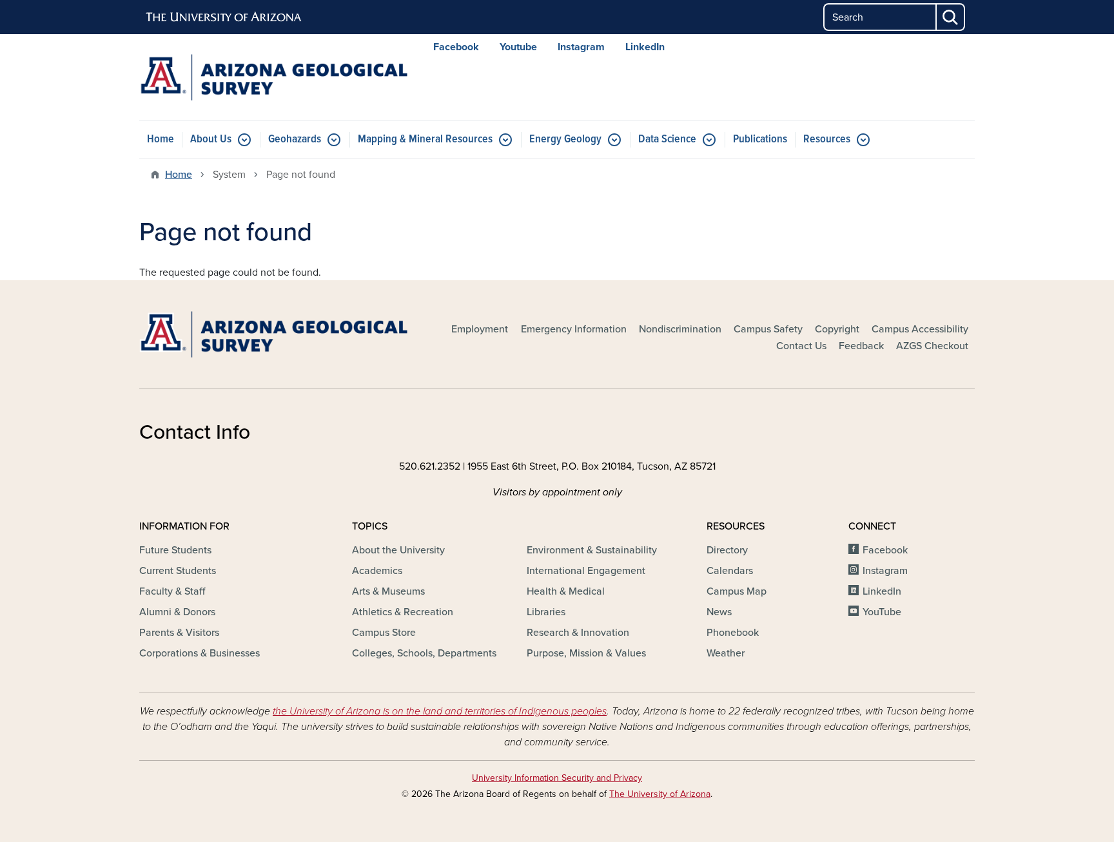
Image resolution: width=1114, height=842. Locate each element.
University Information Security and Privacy (557, 777)
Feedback (861, 346)
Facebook (456, 47)
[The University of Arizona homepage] (224, 17)
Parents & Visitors (179, 632)
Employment (479, 329)
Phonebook (733, 632)
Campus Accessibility (920, 329)
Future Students (175, 550)
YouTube (882, 612)
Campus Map (737, 591)
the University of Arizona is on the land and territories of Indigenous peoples (440, 711)
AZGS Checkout (932, 346)
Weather (726, 653)
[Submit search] (951, 17)
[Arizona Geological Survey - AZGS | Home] (273, 77)
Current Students (177, 570)
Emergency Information (574, 329)
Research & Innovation (578, 632)
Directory (727, 550)
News (719, 612)
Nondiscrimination (680, 329)
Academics (377, 570)
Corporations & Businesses (199, 653)
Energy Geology (565, 139)
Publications (760, 139)
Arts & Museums (388, 591)
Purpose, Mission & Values (586, 653)
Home (160, 139)
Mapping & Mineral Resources (425, 139)
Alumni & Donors (177, 612)
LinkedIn (645, 47)
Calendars (730, 570)
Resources (826, 139)
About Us (210, 139)
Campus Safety (768, 329)
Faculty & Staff (172, 591)
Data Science (667, 139)
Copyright (837, 329)
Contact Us (801, 346)
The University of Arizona (659, 794)
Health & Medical (566, 591)
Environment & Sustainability (592, 550)
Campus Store (384, 632)
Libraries (546, 612)
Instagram (581, 47)
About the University (398, 550)
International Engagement (586, 570)
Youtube (518, 47)
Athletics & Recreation (402, 612)
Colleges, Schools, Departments (424, 653)
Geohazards (294, 139)
